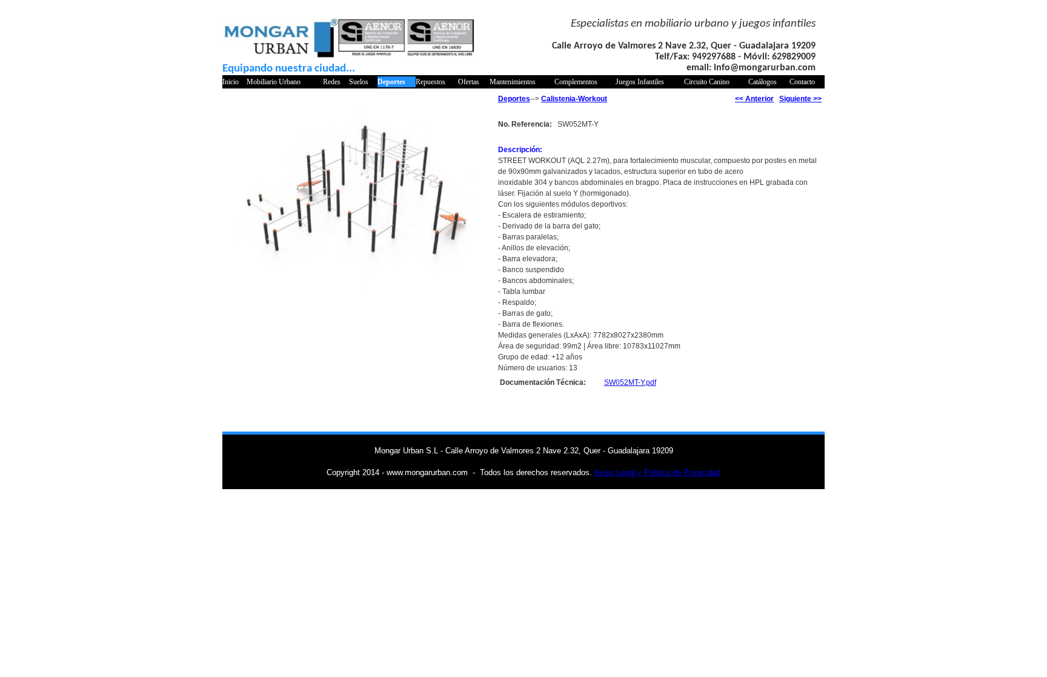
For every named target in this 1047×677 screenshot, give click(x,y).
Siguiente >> (800, 99)
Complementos (575, 82)
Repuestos (430, 82)
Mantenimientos (513, 82)
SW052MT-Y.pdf (630, 382)
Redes (332, 82)
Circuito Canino (707, 82)
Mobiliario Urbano (274, 82)
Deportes (391, 82)
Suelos (358, 82)
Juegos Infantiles (640, 82)
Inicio (230, 82)
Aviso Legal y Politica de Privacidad (657, 472)
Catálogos (762, 82)
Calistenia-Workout (574, 99)
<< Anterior (754, 99)
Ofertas (468, 82)
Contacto (802, 82)
